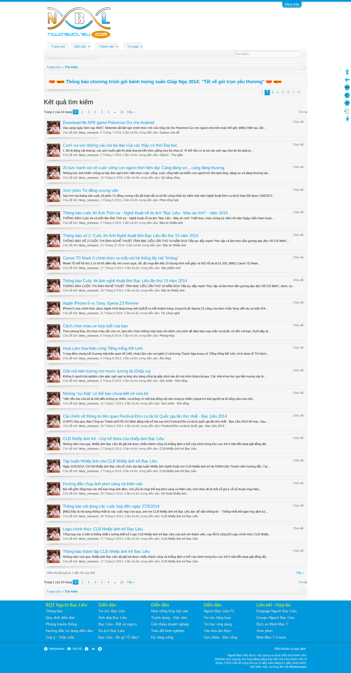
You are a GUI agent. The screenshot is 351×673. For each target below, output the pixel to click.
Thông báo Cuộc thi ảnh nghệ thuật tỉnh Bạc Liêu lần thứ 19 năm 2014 (125, 281)
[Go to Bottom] (347, 121)
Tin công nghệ (170, 313)
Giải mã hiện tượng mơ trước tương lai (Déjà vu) (107, 371)
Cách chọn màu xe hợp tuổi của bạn (95, 326)
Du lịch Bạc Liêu (111, 631)
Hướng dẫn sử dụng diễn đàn (69, 631)
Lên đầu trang (93, 649)
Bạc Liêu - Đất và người (117, 624)
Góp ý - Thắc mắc (60, 637)
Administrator (297, 666)
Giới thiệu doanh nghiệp (170, 624)
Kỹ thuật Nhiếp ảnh (173, 493)
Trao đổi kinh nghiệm (167, 631)
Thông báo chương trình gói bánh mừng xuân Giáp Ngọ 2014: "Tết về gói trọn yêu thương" (165, 81)
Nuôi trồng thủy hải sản (169, 611)
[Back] (347, 82)
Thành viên (106, 46)
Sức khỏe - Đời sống (173, 380)
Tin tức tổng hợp (217, 618)
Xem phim (264, 631)
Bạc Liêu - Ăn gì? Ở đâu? (118, 637)
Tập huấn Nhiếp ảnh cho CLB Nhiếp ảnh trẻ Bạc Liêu (110, 461)
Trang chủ (58, 46)
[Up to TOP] (347, 74)
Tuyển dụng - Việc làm (169, 618)
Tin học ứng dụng (218, 624)
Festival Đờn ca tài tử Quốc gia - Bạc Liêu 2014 (192, 426)
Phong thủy (167, 335)
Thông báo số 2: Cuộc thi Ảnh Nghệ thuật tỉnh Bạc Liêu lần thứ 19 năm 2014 (130, 235)
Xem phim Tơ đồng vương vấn (90, 190)
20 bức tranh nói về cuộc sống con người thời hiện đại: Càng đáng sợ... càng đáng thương (143, 168)
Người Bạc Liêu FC (219, 611)
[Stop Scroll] (347, 105)
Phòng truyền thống (61, 624)
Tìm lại (302, 112)
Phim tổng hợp (169, 200)
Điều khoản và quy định (290, 648)
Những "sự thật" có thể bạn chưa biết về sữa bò (105, 393)
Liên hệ (77, 648)
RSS (100, 649)
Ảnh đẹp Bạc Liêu (112, 618)
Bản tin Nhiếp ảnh (171, 222)
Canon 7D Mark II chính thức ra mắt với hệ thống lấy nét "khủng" (121, 258)
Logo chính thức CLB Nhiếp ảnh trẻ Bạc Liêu (103, 529)
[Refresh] (347, 97)
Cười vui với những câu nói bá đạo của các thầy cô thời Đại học (120, 145)
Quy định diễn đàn (60, 618)
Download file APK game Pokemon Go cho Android (108, 122)
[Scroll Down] (347, 113)
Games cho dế (169, 132)
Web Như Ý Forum (271, 637)
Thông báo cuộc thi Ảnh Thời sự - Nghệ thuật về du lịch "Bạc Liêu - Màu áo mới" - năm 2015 (145, 213)
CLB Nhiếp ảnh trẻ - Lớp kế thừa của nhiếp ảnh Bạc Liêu (113, 439)
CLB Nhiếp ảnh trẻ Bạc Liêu (178, 448)
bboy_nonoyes (89, 132)
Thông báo (54, 611)
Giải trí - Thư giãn (171, 155)
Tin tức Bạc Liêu (111, 611)
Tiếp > (131, 112)
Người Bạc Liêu (238, 655)
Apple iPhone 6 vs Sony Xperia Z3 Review (100, 303)
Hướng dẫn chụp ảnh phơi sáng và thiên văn (103, 484)
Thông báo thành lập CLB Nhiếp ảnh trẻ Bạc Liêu (106, 551)
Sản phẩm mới (170, 268)
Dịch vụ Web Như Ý (272, 624)
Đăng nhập (292, 4)
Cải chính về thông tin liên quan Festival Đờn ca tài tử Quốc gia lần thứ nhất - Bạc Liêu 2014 (145, 416)
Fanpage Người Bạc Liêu (276, 611)
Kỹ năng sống (170, 177)
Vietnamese (56, 648)
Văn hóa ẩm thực (217, 631)
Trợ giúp (132, 46)
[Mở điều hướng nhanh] (303, 67)
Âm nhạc (165, 358)
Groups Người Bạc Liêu (275, 618)
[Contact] (347, 89)
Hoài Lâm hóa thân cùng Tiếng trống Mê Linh (103, 348)
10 (121, 112)
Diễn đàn (80, 46)
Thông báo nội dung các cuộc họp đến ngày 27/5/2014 (111, 506)
